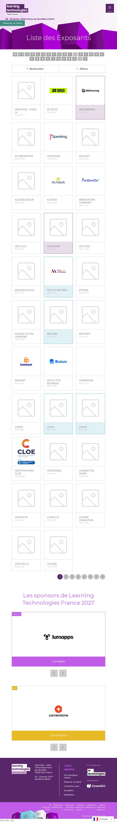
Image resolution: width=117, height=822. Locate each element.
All (15, 54)
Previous (54, 673)
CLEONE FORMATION (86, 519)
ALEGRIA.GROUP (24, 199)
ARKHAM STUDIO (24, 290)
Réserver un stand (12, 23)
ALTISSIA (52, 199)
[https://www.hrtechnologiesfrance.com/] (96, 775)
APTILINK (84, 246)
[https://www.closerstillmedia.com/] (96, 787)
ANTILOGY (21, 246)
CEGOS (83, 427)
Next (63, 673)
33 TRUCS (52, 109)
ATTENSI (84, 290)
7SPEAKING (53, 156)
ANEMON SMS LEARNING (87, 201)
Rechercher (37, 69)
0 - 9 (21, 54)
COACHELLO (22, 564)
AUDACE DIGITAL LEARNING (24, 335)
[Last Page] (102, 576)
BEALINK (52, 333)
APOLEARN (53, 246)
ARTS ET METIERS (57, 290)
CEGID (50, 427)
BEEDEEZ (84, 333)
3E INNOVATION (24, 156)
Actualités (68, 790)
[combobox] (103, 819)
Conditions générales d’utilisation (69, 807)
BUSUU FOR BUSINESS (54, 382)
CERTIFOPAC (54, 470)
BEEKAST (20, 380)
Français (104, 819)
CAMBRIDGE (86, 380)
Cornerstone (58, 735)
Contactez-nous (71, 786)
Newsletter (69, 795)
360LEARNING (87, 109)
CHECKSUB (21, 517)
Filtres (83, 69)
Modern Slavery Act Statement (101, 807)
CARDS (19, 427)
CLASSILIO (53, 517)
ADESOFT (84, 156)
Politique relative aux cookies (79, 807)
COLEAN (52, 564)
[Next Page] (96, 576)
